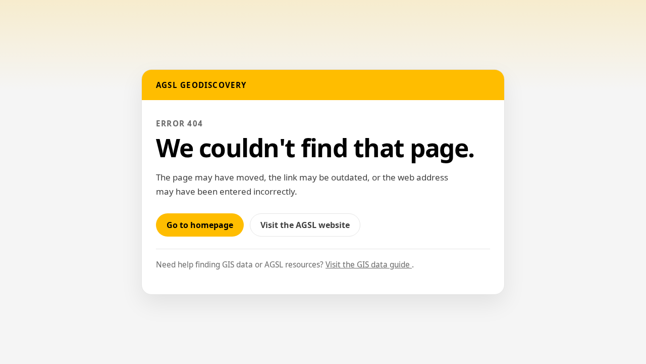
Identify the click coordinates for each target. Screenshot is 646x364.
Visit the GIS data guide (369, 264)
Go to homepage (200, 225)
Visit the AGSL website (310, 227)
